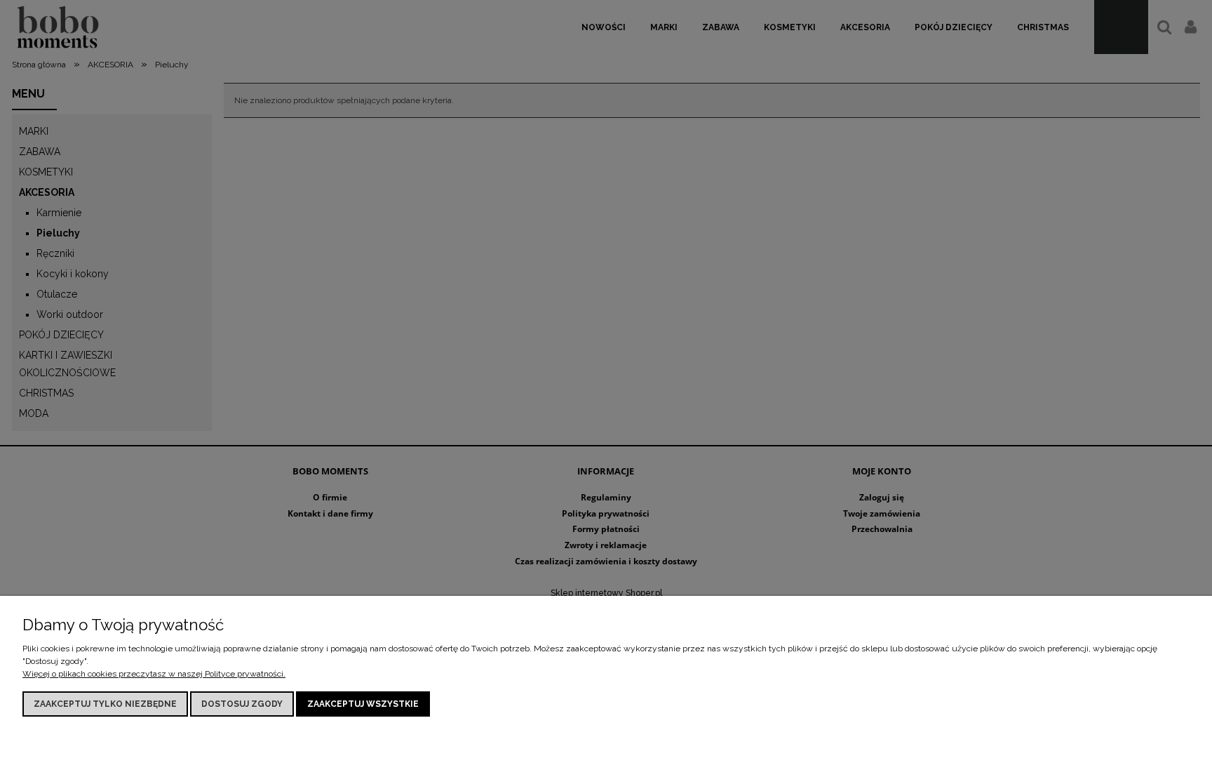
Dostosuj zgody (242, 704)
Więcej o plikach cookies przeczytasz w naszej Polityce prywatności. (153, 674)
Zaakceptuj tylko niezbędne (105, 704)
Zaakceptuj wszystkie (363, 704)
